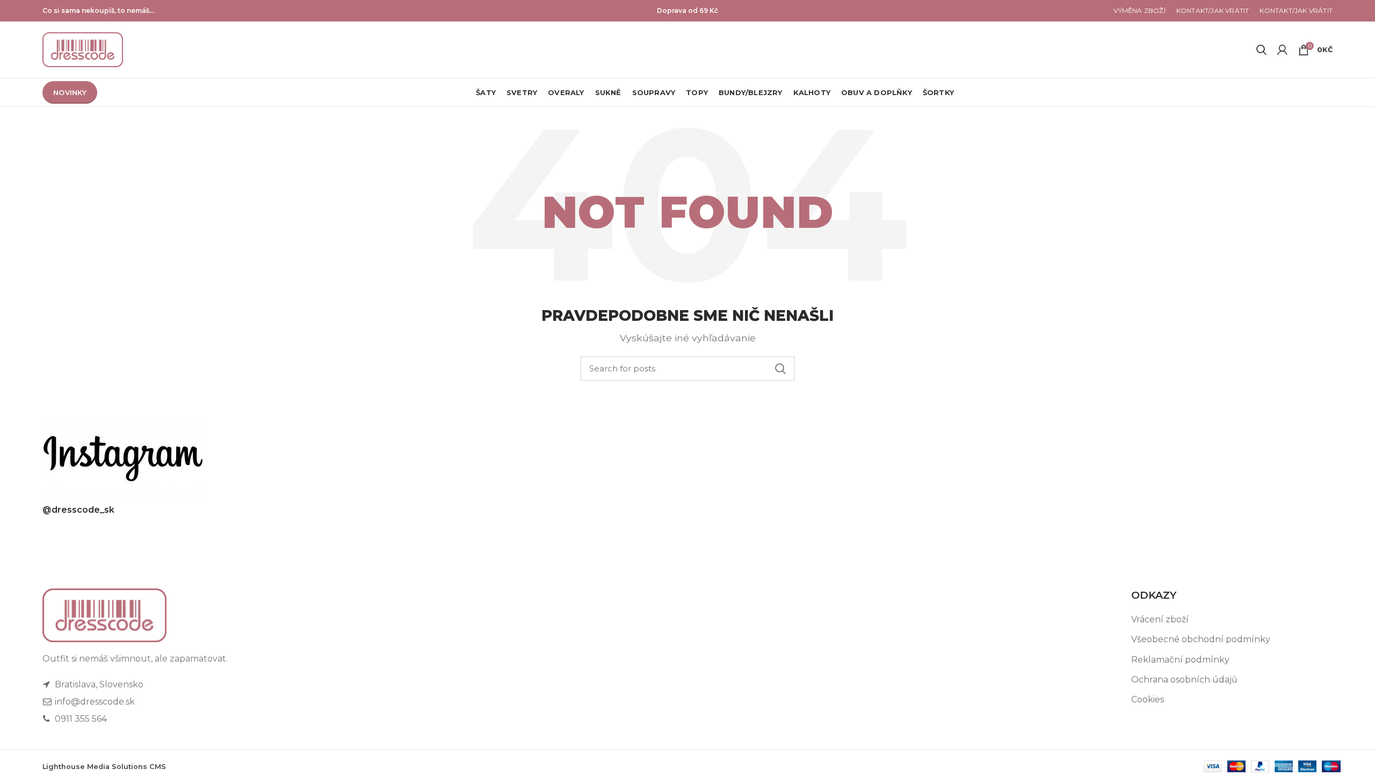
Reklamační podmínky (1180, 660)
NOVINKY (69, 92)
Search (780, 368)
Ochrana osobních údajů (1184, 679)
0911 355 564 (80, 719)
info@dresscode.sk (94, 701)
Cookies (1147, 699)
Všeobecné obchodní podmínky (1200, 639)
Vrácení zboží (1160, 619)
